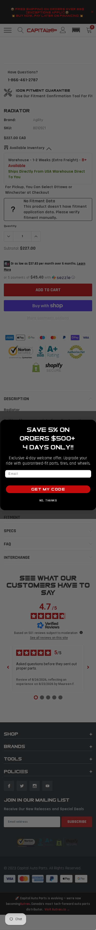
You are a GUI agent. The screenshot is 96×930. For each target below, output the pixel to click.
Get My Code (48, 489)
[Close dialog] (92, 424)
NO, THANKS (48, 500)
